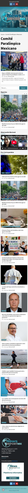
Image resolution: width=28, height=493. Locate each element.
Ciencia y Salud (5, 394)
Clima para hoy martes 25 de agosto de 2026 (14, 176)
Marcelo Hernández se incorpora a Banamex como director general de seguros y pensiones (14, 316)
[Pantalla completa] (25, 148)
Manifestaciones (5, 120)
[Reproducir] (2, 148)
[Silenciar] (23, 148)
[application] (14, 142)
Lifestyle (4, 254)
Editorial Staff (11, 76)
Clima (3, 173)
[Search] (26, 30)
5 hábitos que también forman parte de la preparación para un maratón (13, 371)
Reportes (12, 120)
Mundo (7, 283)
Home (2, 34)
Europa (3, 283)
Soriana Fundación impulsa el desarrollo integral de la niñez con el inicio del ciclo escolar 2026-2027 (13, 259)
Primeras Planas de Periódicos (8, 226)
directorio (15, 461)
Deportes (4, 69)
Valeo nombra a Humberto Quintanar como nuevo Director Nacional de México (13, 344)
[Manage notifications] (3, 490)
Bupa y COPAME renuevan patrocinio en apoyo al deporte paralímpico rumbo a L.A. (13, 73)
